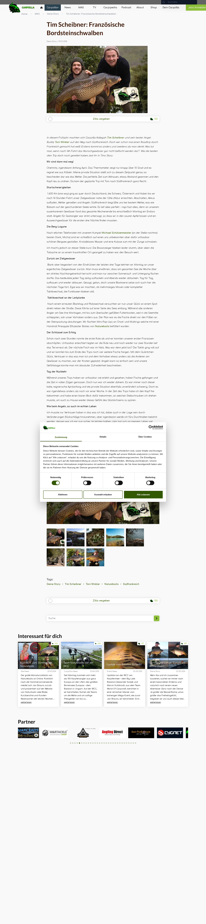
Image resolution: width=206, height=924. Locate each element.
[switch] (87, 483)
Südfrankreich (131, 584)
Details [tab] (103, 437)
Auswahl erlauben (103, 494)
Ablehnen (62, 494)
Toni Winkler (62, 142)
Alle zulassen (143, 494)
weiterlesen (26, 702)
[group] (25, 732)
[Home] (41, 7)
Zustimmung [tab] (61, 437)
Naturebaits (102, 326)
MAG (37, 14)
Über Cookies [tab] (145, 437)
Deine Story (53, 14)
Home (24, 14)
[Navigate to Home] (41, 8)
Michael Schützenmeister (116, 233)
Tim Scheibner (115, 137)
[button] (70, 743)
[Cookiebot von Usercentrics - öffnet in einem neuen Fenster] (150, 427)
